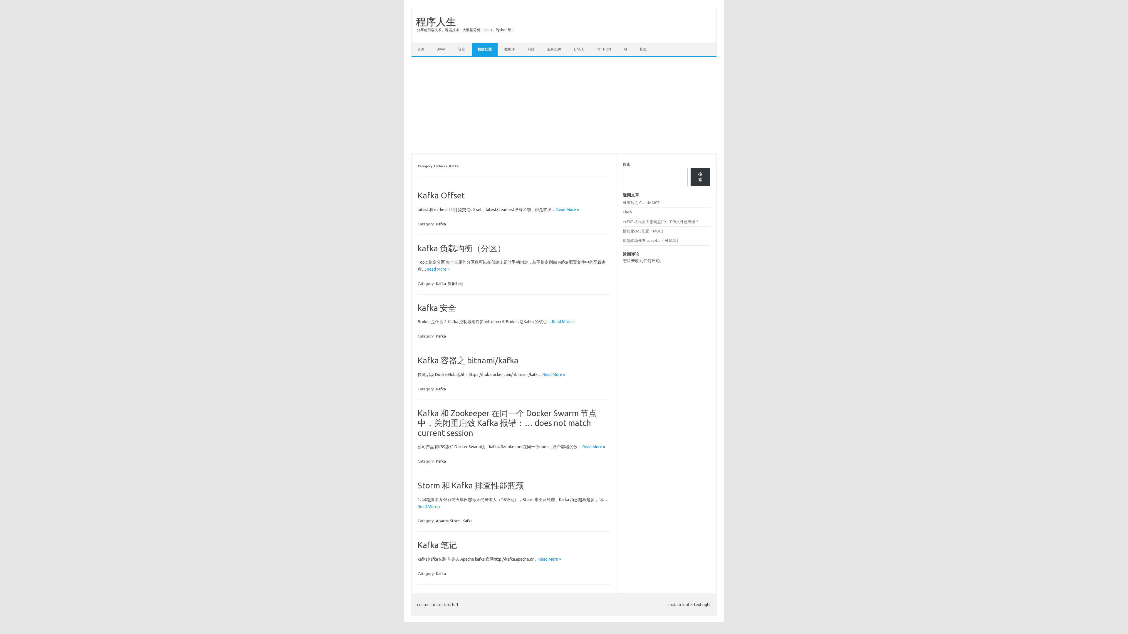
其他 (643, 49)
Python (604, 49)
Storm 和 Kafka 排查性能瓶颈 (471, 485)
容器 (461, 49)
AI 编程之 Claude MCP (641, 202)
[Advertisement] (564, 105)
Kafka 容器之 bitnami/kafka (468, 360)
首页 (420, 49)
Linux (579, 49)
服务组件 (554, 49)
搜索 (626, 164)
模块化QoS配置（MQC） (644, 231)
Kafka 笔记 (437, 544)
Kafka (441, 224)
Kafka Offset (441, 195)
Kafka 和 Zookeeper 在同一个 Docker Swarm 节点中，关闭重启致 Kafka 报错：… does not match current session (507, 423)
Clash (627, 212)
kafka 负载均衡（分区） (462, 248)
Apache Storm (448, 521)
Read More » (567, 209)
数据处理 (485, 49)
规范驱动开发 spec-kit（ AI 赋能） (651, 240)
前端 (531, 49)
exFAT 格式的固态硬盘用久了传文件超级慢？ (661, 222)
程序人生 (436, 21)
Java (441, 49)
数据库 (509, 49)
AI (625, 49)
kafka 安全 (437, 307)
